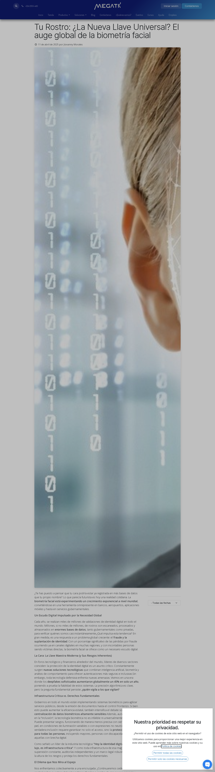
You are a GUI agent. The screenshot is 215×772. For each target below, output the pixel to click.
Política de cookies (171, 746)
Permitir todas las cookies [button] (167, 752)
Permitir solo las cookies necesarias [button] (167, 759)
